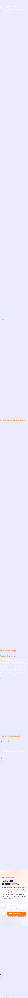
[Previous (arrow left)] (1, 997)
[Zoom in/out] (12, 995)
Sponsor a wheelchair (17, 913)
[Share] (5, 995)
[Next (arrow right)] (5, 997)
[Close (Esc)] (1, 995)
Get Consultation (6, 11)
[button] (3, 320)
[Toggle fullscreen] (8, 995)
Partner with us (17, 906)
